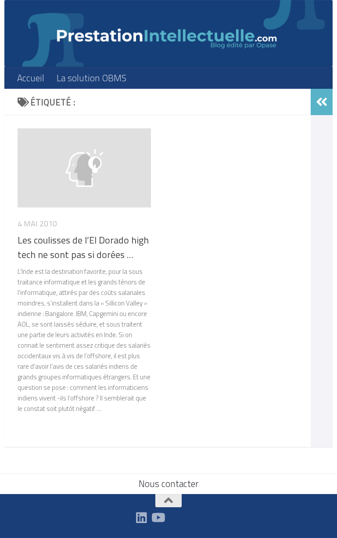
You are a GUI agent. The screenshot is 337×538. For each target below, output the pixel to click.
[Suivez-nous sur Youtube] (157, 518)
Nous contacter (168, 483)
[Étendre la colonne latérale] (322, 102)
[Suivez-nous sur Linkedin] (142, 518)
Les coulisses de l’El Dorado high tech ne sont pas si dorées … (83, 247)
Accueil (30, 78)
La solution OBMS (91, 78)
